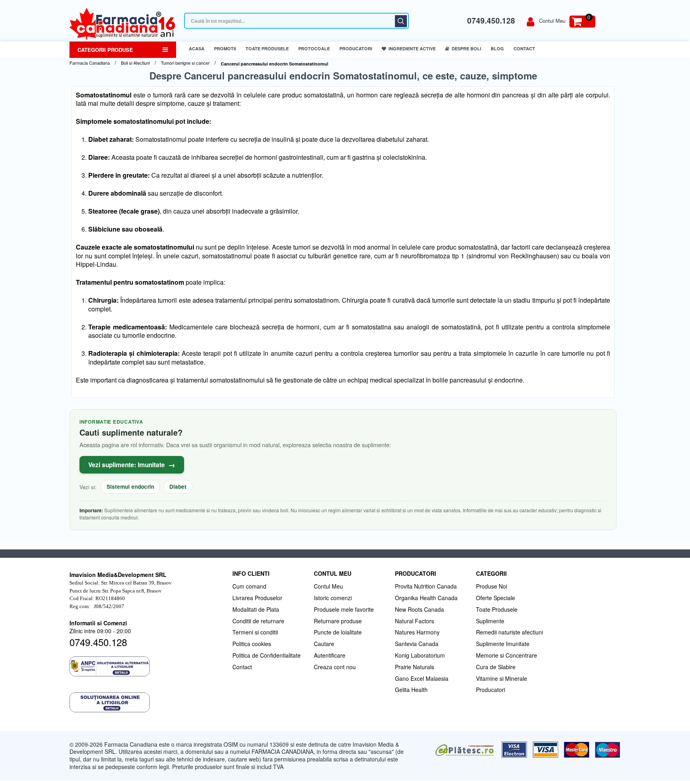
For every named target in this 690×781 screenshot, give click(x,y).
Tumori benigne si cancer (185, 63)
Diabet (177, 486)
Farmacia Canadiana (89, 63)
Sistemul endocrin (130, 486)
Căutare (401, 21)
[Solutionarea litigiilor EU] (146, 702)
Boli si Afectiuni (135, 63)
